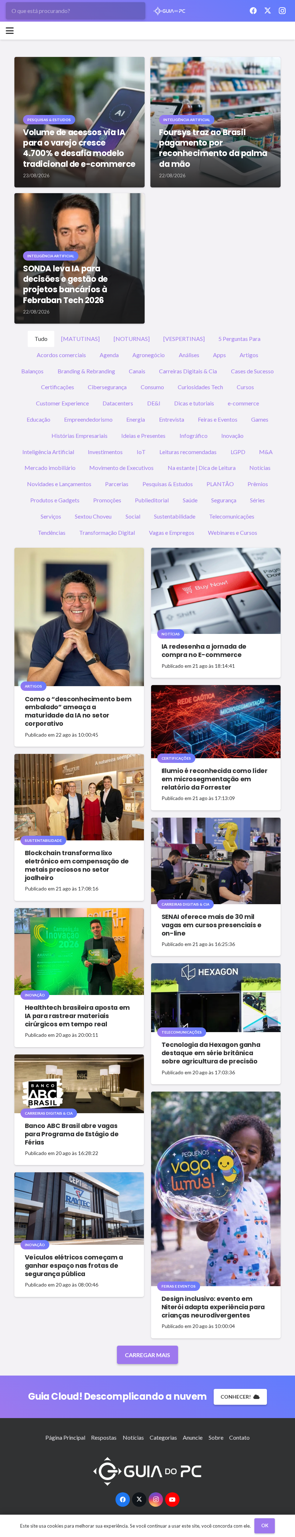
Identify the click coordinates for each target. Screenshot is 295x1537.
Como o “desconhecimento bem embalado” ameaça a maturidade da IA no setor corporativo (78, 711)
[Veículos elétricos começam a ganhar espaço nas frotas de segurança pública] (79, 1208)
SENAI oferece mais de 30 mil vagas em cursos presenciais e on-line (212, 925)
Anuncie (193, 1437)
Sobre (216, 1437)
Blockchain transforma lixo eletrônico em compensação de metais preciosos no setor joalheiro (77, 865)
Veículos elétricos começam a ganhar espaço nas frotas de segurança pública (74, 1265)
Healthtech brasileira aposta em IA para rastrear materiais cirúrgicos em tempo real (77, 1016)
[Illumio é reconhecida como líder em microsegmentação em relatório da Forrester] (216, 721)
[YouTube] (172, 1499)
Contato (239, 1437)
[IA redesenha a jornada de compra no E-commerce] (216, 591)
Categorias (163, 1437)
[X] (267, 11)
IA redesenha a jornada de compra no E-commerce (204, 650)
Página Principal (65, 1437)
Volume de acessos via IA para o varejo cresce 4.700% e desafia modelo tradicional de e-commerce (79, 147)
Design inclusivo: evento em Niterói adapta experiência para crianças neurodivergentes (213, 1307)
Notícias (133, 1437)
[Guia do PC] (170, 10)
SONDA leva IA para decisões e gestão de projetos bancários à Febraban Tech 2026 (65, 284)
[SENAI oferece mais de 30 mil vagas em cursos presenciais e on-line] (216, 861)
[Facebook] (253, 11)
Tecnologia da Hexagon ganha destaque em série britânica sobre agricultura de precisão (211, 1053)
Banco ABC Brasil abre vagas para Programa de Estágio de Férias (72, 1134)
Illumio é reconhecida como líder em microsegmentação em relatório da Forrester (215, 779)
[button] (9, 31)
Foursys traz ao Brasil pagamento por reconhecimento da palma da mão (213, 147)
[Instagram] (282, 11)
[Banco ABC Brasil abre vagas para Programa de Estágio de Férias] (79, 1083)
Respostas (104, 1437)
